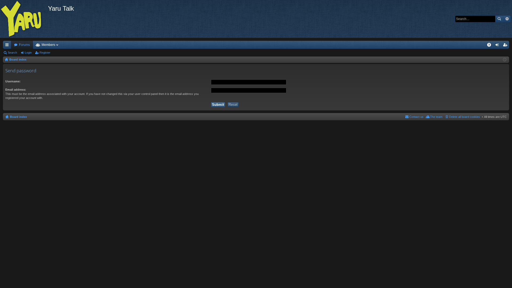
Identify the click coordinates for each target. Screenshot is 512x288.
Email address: (15, 89)
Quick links (8, 46)
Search (499, 19)
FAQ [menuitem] (491, 46)
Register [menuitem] (506, 46)
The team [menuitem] (436, 116)
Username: (13, 81)
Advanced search (506, 19)
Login (28, 52)
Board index (18, 116)
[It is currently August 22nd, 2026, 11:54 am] (504, 59)
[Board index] (24, 19)
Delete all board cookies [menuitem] (464, 116)
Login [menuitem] (498, 46)
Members (48, 45)
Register (44, 52)
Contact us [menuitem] (416, 116)
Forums (24, 45)
